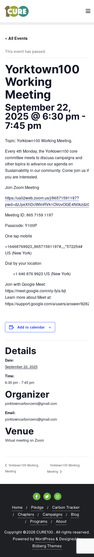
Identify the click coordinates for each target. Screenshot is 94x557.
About (61, 521)
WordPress (45, 538)
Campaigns (52, 514)
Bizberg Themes (47, 545)
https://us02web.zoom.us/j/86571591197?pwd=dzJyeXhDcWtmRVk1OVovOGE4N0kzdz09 (48, 201)
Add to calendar (31, 327)
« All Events (16, 38)
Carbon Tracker (66, 507)
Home (17, 507)
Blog (75, 514)
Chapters (26, 514)
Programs (38, 521)
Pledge (37, 507)
